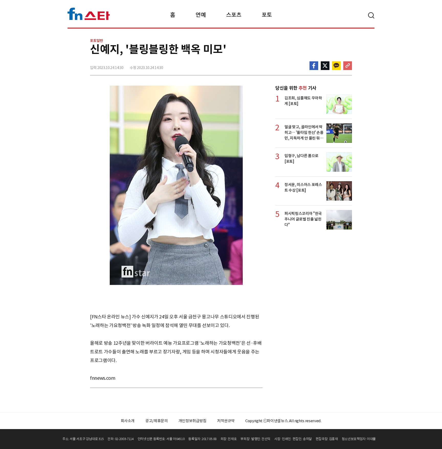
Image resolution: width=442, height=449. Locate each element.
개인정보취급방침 (192, 420)
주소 (347, 65)
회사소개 (128, 420)
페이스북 (314, 65)
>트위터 (325, 65)
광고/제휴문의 (156, 420)
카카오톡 (336, 65)
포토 (267, 14)
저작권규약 (226, 420)
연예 (201, 14)
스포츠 (233, 14)
